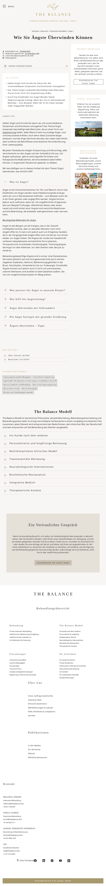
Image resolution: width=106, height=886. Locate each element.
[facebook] (35, 860)
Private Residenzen (66, 663)
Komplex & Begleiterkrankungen (21, 672)
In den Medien (34, 745)
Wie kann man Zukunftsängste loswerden (18, 392)
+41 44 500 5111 (9, 822)
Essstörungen (14, 666)
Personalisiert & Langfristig (69, 634)
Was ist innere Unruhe (11, 388)
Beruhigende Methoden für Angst (19, 220)
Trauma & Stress (16, 669)
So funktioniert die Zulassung (20, 640)
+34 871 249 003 (9, 807)
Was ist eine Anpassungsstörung (44, 385)
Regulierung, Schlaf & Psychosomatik (23, 675)
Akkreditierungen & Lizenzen (40, 707)
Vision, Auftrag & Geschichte (40, 696)
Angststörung (9, 132)
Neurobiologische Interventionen (71, 640)
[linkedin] (43, 860)
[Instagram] (52, 860)
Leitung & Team (35, 700)
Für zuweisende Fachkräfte (69, 675)
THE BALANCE (25, 51)
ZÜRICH (73, 21)
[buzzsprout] (69, 860)
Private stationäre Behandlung (20, 631)
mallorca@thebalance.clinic (13, 803)
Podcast (31, 753)
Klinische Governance (37, 703)
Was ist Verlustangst (29, 388)
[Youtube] (60, 860)
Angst (70, 31)
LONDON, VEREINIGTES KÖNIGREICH (19, 828)
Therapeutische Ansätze (68, 646)
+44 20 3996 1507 (9, 838)
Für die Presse (34, 749)
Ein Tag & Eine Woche (67, 660)
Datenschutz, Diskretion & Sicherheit (72, 666)
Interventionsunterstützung (69, 669)
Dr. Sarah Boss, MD (32, 53)
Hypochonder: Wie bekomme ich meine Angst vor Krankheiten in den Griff (29, 381)
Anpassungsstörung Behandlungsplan (17, 377)
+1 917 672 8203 (9, 854)
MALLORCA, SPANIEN (12, 797)
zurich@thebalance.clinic (12, 819)
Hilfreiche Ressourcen (37, 757)
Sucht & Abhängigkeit (17, 663)
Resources (44, 31)
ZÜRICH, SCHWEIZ (11, 812)
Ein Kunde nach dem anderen (70, 631)
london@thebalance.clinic (13, 835)
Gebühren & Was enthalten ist (20, 637)
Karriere (31, 715)
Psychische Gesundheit (58, 31)
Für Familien (63, 672)
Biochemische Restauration (69, 643)
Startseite (35, 31)
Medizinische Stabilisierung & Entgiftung (24, 634)
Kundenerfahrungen (66, 678)
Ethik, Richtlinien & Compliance (41, 711)
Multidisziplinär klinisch (67, 637)
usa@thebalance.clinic (11, 851)
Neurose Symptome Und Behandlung (16, 385)
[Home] (53, 8)
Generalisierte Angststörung (43, 377)
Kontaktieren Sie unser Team (88, 81)
